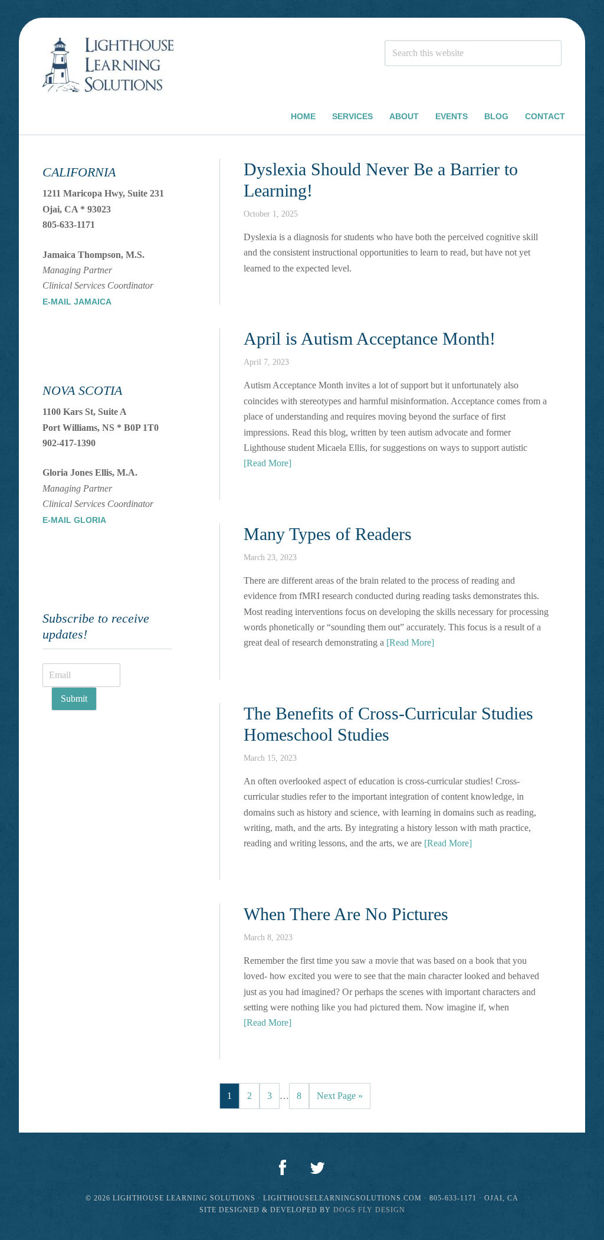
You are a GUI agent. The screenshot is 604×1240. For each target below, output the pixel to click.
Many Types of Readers (328, 534)
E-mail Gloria (74, 520)
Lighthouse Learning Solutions (108, 65)
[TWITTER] (317, 1168)
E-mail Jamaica (76, 301)
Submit (74, 698)
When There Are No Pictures (346, 914)
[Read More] (267, 463)
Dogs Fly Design (369, 1210)
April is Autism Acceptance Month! (369, 338)
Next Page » (340, 1096)
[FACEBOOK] (282, 1168)
